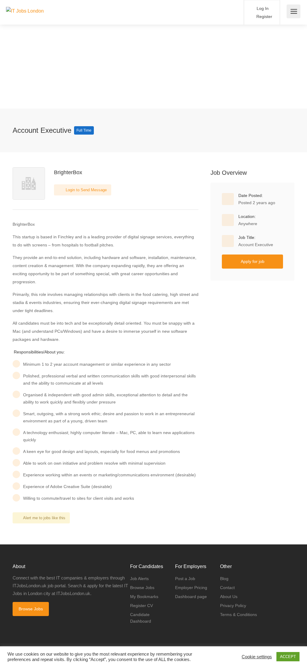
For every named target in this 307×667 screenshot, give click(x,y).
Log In (262, 8)
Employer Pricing (191, 587)
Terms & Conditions (238, 614)
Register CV (141, 605)
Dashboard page (191, 596)
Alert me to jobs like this (44, 518)
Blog (224, 578)
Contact (227, 587)
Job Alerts (139, 578)
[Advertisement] (153, 67)
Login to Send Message (85, 190)
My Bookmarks (144, 596)
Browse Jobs (31, 608)
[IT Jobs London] (25, 4)
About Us (228, 596)
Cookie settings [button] (257, 656)
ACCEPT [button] (288, 656)
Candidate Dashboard (140, 618)
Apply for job (252, 261)
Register (263, 16)
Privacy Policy (233, 605)
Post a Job (185, 578)
